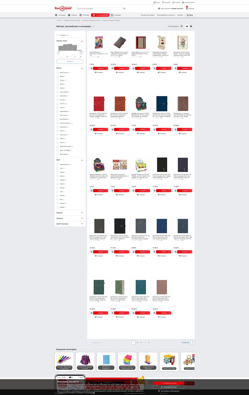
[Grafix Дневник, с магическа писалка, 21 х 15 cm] (99, 42)
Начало (59, 20)
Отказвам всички (170, 387)
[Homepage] (63, 9)
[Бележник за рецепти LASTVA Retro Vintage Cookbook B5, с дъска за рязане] (162, 42)
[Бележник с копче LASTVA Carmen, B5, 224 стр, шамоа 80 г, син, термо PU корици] (162, 103)
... (145, 342)
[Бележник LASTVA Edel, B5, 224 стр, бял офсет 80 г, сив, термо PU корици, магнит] (183, 225)
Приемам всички (170, 383)
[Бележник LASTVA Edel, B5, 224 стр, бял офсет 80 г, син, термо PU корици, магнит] (162, 225)
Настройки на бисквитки (170, 391)
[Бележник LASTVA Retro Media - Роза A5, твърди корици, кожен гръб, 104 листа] (183, 42)
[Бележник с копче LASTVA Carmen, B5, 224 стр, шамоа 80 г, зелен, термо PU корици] (120, 225)
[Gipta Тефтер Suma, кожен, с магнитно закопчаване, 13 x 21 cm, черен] (120, 42)
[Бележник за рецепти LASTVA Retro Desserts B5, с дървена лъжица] (120, 164)
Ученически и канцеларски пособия (91, 20)
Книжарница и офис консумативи (72, 20)
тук (93, 392)
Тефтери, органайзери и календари (111, 20)
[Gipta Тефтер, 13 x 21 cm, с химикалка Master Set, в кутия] (141, 42)
